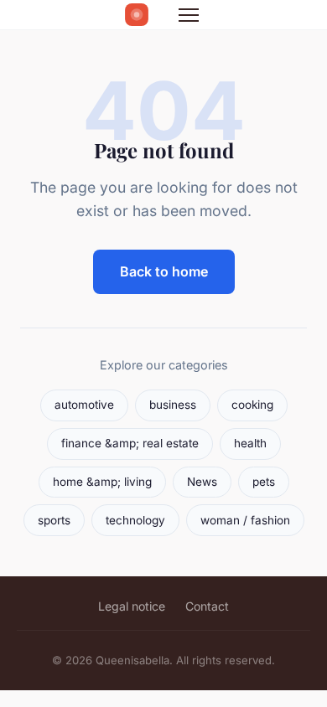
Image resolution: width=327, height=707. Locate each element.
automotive (84, 404)
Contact (207, 606)
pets (263, 481)
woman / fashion (245, 520)
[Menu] (188, 15)
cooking (252, 404)
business (172, 404)
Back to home (164, 271)
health (250, 443)
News (202, 481)
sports (54, 520)
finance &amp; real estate (130, 443)
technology (135, 520)
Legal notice (131, 606)
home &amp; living (102, 481)
